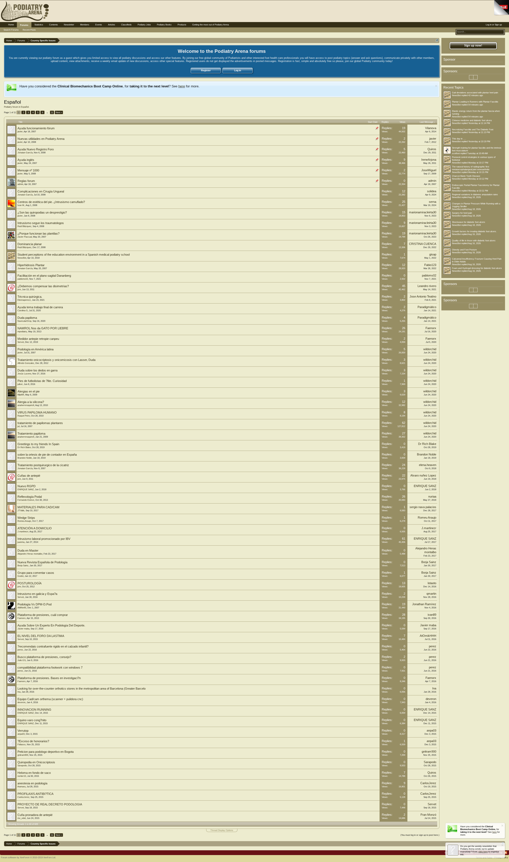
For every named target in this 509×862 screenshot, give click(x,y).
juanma (20, 542)
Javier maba (23, 628)
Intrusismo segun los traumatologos (40, 223)
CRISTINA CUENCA (422, 243)
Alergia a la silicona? (30, 402)
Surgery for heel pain (462, 213)
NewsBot (21, 258)
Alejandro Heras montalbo (29, 554)
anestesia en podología (32, 783)
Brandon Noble (24, 458)
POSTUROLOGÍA (29, 583)
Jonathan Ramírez (424, 604)
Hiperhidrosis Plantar (31, 265)
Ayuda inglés (25, 159)
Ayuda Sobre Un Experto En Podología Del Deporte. (51, 625)
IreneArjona (428, 159)
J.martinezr (22, 531)
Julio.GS (21, 660)
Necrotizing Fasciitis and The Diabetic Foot (472, 129)
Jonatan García (25, 152)
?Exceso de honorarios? (33, 741)
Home (11, 24)
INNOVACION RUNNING (34, 709)
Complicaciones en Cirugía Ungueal (40, 191)
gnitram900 (22, 755)
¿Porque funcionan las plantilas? (38, 233)
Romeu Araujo (24, 521)
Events (98, 24)
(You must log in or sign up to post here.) (419, 835)
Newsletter (69, 24)
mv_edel (21, 818)
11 (52, 112)
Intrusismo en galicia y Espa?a (37, 593)
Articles (111, 24)
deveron (21, 702)
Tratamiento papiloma (31, 433)
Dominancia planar (29, 244)
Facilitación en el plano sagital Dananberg (44, 275)
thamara (21, 786)
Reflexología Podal (29, 496)
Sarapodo (22, 765)
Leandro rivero (427, 286)
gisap (432, 254)
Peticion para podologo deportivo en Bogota (45, 751)
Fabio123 (430, 265)
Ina (18, 692)
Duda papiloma (27, 317)
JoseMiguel (428, 170)
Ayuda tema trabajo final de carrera (40, 307)
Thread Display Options (221, 830)
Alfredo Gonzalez (25, 363)
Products (182, 24)
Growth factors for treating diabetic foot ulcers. (474, 231)
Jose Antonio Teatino (423, 296)
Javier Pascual (24, 237)
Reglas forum (26, 181)
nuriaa (432, 496)
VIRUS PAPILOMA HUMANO (37, 412)
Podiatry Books (164, 24)
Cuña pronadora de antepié (34, 815)
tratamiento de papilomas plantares (40, 423)
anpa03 (21, 734)
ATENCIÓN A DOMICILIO (34, 528)
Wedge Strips (26, 517)
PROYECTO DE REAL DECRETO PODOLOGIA (49, 804)
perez (20, 649)
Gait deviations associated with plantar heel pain (475, 92)
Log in (237, 70)
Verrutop (22, 730)
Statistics (38, 24)
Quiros (431, 149)
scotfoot (456, 153)
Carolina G (22, 310)
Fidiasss (21, 744)
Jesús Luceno (24, 373)
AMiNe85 (21, 607)
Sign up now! (473, 45)
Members (84, 24)
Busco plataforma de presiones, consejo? (44, 657)
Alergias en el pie (28, 391)
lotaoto (432, 583)
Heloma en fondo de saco (34, 772)
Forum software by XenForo (28, 857)
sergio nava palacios (423, 507)
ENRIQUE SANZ (25, 489)
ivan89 (432, 614)
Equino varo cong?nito (31, 720)
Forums (24, 25)
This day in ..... (459, 138)
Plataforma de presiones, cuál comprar (42, 615)
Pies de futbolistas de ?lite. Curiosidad (42, 381)
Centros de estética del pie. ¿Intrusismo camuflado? (51, 202)
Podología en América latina (35, 349)
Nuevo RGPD (26, 486)
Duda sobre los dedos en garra (37, 370)
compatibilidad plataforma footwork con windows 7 (50, 667)
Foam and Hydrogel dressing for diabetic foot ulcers (477, 268)
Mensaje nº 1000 (28, 170)
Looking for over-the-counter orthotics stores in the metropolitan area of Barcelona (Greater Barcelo (81, 688)
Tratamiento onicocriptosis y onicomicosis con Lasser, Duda (56, 359)
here (181, 86)
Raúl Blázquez (24, 226)
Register (206, 70)
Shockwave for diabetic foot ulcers (468, 222)
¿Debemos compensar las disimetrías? (43, 286)
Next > (59, 112)
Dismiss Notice (436, 85)
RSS (505, 852)
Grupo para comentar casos (35, 572)
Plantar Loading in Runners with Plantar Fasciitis (475, 102)
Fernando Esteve (25, 500)
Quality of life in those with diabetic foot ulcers (473, 240)
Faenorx (430, 328)
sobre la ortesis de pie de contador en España (47, 454)
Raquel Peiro (23, 416)
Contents (53, 24)
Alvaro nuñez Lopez (423, 475)
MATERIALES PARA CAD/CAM (38, 507)
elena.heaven (427, 465)
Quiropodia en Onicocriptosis (36, 762)
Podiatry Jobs (144, 24)
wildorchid (429, 349)
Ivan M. (21, 205)
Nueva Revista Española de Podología (42, 562)
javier (20, 131)
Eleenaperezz (24, 300)
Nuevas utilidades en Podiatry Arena (40, 138)
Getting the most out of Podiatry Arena (210, 24)
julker (20, 384)
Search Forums (11, 30)
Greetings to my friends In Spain (38, 444)
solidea (431, 191)
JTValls (20, 510)
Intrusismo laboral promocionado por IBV (43, 538)
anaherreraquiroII (25, 405)
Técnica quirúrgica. (29, 296)
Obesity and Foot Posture (464, 249)
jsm (19, 289)
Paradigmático (427, 307)
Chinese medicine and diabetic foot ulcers (472, 120)
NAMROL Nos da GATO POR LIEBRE (42, 328)
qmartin (431, 593)
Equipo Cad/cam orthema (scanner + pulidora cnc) (50, 699)
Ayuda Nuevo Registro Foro (35, 149)
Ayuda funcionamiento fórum (36, 128)
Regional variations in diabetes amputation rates (475, 194)
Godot (20, 576)
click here (483, 851)
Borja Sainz (22, 565)
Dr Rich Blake (24, 447)
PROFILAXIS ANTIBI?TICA (35, 793)
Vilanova (430, 128)
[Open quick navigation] (437, 40)
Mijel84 (20, 394)
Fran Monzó (428, 814)
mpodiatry (22, 331)
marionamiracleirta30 (422, 212)
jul (18, 426)
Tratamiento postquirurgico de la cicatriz (43, 465)
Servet (20, 342)
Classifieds (126, 24)
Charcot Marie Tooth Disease (466, 176)
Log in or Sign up (494, 24)
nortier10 (21, 776)
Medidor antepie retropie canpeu (38, 338)
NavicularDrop (24, 321)
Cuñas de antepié (28, 475)
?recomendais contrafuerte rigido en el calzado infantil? (52, 646)
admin (20, 184)
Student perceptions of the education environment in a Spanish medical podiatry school (73, 254)
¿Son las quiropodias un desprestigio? (42, 212)
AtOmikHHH (428, 635)
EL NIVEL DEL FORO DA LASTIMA (40, 636)
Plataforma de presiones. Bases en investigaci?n (49, 678)
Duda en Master (27, 550)
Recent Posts (29, 30)
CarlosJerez (428, 783)
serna (432, 201)
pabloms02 (22, 279)
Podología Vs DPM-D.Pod (34, 604)
